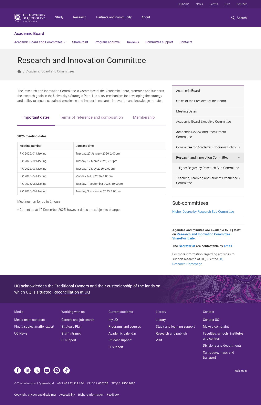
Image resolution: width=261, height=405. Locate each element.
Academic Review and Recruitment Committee (201, 134)
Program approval (108, 42)
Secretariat (187, 246)
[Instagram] (56, 371)
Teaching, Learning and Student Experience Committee (207, 180)
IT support (68, 340)
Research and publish (171, 333)
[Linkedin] (27, 371)
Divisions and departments (222, 345)
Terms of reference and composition (91, 117)
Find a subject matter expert (34, 326)
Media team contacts (29, 320)
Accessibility (67, 394)
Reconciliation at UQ (71, 292)
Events (213, 4)
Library (161, 320)
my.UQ (113, 320)
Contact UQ (211, 320)
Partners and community (114, 17)
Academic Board (29, 33)
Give (227, 4)
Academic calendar (122, 333)
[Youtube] (47, 371)
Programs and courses (124, 326)
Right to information (91, 394)
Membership (144, 117)
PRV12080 (128, 383)
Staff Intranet (71, 333)
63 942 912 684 (74, 383)
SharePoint (80, 42)
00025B (103, 383)
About (146, 17)
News (199, 4)
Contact (242, 4)
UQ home (183, 4)
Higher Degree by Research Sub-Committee (208, 168)
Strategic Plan (71, 326)
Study (59, 17)
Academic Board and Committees (38, 42)
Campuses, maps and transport (218, 355)
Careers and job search (77, 320)
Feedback (113, 394)
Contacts (185, 42)
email (228, 246)
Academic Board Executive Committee (203, 122)
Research (79, 17)
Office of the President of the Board (201, 101)
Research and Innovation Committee (202, 157)
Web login (240, 370)
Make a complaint (216, 326)
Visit (159, 340)
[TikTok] (66, 371)
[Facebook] (17, 371)
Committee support (159, 42)
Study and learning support (175, 326)
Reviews (133, 42)
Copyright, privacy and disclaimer (35, 394)
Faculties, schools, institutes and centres (223, 336)
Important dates (36, 117)
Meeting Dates (186, 111)
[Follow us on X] (37, 371)
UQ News (20, 333)
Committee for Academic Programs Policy (206, 147)
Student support (120, 340)
